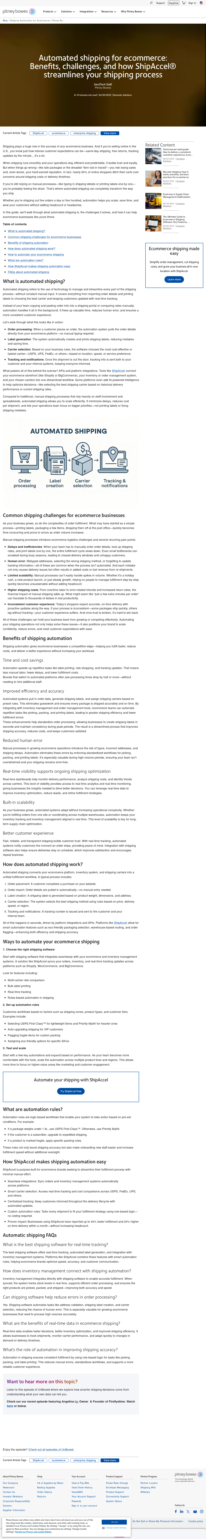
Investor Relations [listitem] (13, 1496)
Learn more (174, 279)
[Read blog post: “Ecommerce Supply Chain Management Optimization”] (153, 201)
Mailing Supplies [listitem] (46, 1487)
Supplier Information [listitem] (14, 1510)
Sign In (192, 3)
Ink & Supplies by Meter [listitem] (50, 1482)
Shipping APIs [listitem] (148, 1487)
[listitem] (176, 1511)
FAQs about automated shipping (28, 272)
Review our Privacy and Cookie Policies (33, 1532)
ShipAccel (38, 133)
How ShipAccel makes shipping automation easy (39, 266)
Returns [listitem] (41, 1496)
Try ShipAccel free (70, 1091)
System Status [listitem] (114, 1501)
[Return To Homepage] (19, 12)
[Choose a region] (201, 3)
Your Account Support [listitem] (84, 1496)
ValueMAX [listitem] (77, 1491)
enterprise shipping (85, 133)
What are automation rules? (25, 260)
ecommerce (59, 133)
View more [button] (110, 133)
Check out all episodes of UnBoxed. (51, 1449)
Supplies (173, 3)
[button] (114, 1527)
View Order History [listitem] (82, 1487)
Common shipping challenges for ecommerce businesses (44, 237)
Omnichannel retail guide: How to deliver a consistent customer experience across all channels (177, 152)
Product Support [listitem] (115, 1491)
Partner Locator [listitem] (149, 1482)
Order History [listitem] (44, 1491)
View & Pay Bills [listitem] (80, 1482)
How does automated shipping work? (31, 248)
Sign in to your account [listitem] (84, 1505)
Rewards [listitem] (76, 1501)
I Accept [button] (114, 1522)
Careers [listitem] (7, 1505)
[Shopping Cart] (183, 2)
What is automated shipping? (26, 231)
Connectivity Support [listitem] (117, 1496)
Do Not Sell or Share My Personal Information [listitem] (158, 1521)
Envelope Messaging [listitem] (117, 1487)
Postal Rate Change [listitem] (117, 1482)
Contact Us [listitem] (9, 1491)
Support (160, 3)
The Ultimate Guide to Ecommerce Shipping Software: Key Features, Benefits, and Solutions (175, 219)
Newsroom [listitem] (8, 1487)
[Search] (151, 3)
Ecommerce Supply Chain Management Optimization (176, 195)
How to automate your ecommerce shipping (36, 254)
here (10, 1406)
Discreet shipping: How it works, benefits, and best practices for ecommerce (176, 175)
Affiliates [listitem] (145, 1491)
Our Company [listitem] (10, 1482)
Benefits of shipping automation (28, 243)
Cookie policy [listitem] (195, 1521)
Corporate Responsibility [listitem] (16, 1501)
